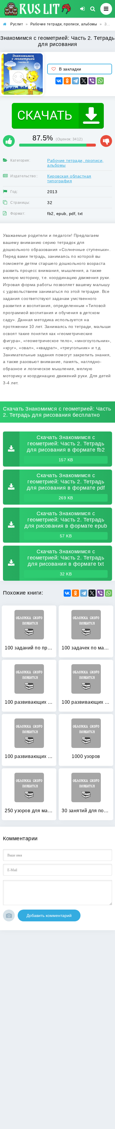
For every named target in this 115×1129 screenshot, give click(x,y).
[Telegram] (75, 80)
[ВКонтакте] (59, 80)
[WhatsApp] (100, 80)
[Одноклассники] (67, 80)
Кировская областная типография (69, 178)
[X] (83, 80)
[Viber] (92, 80)
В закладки (70, 69)
